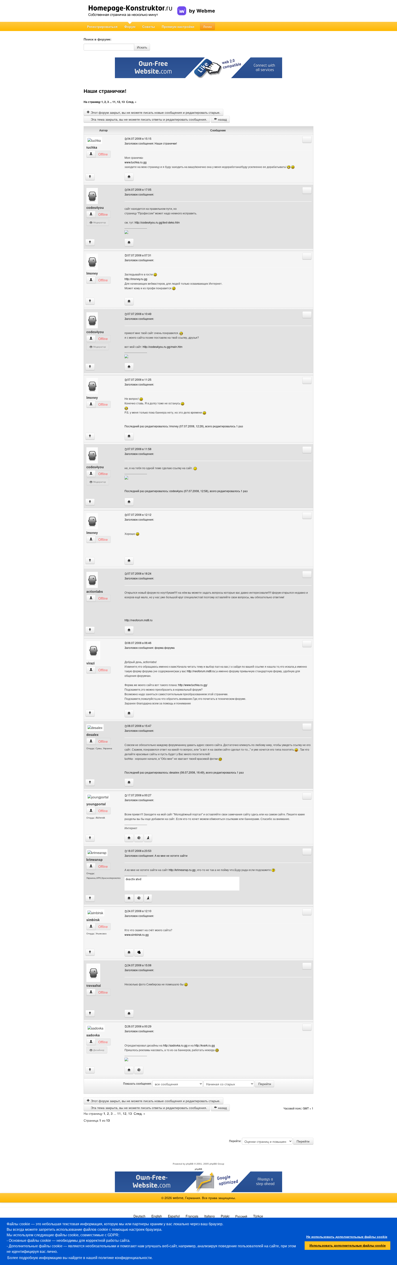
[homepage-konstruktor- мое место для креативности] (130, 11)
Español (174, 1216)
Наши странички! (105, 91)
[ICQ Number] (138, 838)
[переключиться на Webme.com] (196, 7)
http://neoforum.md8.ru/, (201, 671)
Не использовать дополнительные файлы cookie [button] (346, 1237)
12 (118, 102)
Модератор (99, 222)
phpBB (189, 1164)
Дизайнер (98, 1050)
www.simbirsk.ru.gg (137, 934)
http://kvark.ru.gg (204, 1045)
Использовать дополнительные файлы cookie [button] (347, 1245)
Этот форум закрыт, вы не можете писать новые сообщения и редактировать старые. (155, 112)
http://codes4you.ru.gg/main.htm (162, 347)
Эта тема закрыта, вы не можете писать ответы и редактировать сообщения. (148, 119)
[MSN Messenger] (139, 952)
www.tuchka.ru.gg (136, 162)
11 (114, 102)
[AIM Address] (148, 838)
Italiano (209, 1216)
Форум (129, 26)
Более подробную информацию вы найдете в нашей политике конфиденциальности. (80, 1258)
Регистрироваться (102, 26)
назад (222, 119)
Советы (148, 26)
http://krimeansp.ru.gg (182, 870)
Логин (207, 26)
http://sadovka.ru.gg (175, 1045)
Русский (241, 1216)
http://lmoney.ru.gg (136, 279)
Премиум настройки (178, 26)
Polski (225, 1216)
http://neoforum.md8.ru (139, 620)
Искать (142, 47)
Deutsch (139, 1216)
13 (123, 102)
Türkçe (258, 1216)
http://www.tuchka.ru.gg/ (192, 685)
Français (192, 1216)
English (156, 1216)
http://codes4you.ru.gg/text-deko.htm (157, 222)
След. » (131, 102)
